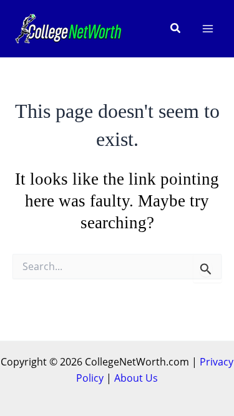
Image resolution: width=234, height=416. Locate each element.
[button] (176, 29)
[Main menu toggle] (208, 28)
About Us (136, 378)
